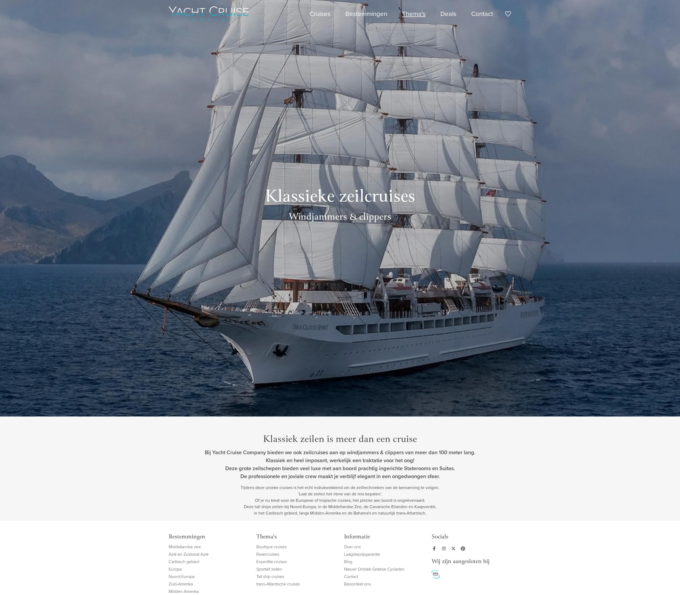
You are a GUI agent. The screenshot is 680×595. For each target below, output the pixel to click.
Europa (175, 569)
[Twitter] (454, 548)
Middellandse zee (185, 547)
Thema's (414, 14)
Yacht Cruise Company (208, 13)
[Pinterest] (464, 548)
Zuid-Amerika (181, 584)
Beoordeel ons (357, 584)
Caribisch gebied (184, 562)
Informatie (357, 537)
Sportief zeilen (269, 569)
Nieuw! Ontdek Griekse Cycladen (374, 569)
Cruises (320, 14)
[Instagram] (445, 548)
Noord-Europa (181, 576)
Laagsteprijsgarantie (362, 554)
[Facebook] (435, 548)
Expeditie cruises (271, 562)
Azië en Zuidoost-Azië (189, 554)
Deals (448, 14)
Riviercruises (267, 554)
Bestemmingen (366, 14)
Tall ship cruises (270, 576)
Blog (348, 562)
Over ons (352, 547)
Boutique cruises (271, 547)
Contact (482, 14)
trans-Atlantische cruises (278, 584)
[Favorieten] (508, 15)
